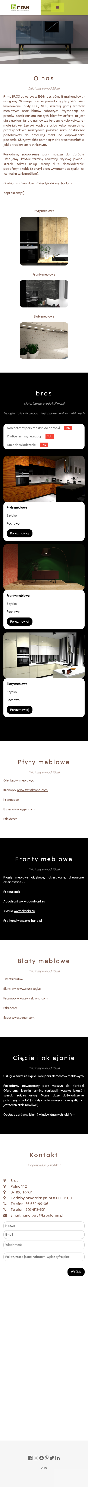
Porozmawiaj (19, 533)
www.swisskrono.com (32, 790)
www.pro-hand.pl (29, 921)
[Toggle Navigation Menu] (57, 8)
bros (44, 1467)
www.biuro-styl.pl (29, 989)
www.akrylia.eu (24, 911)
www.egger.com (23, 809)
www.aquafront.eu (32, 901)
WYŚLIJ (76, 1272)
